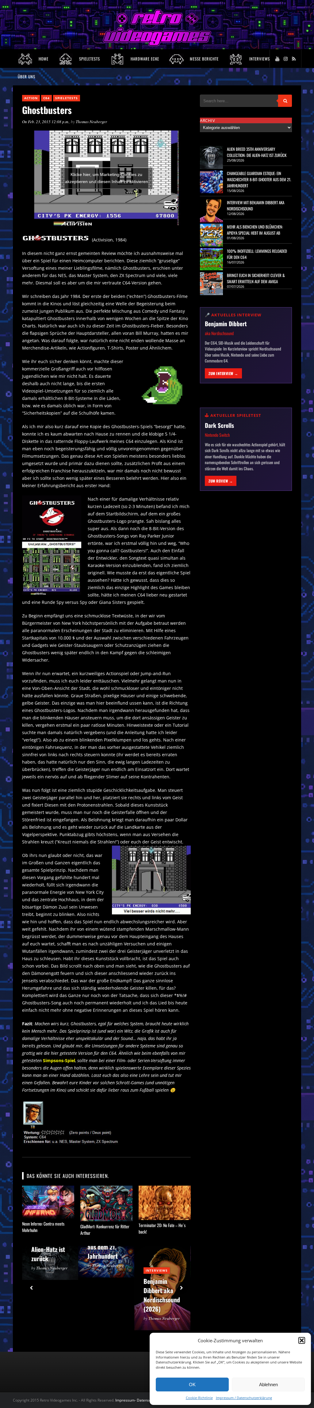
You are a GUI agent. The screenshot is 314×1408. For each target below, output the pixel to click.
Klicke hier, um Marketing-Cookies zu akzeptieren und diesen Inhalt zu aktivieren (106, 178)
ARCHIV (207, 120)
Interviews (157, 1270)
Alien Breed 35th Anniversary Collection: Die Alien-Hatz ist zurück (256, 152)
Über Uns (26, 76)
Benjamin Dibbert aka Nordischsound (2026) (162, 1295)
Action (31, 98)
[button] (302, 1340)
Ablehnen (268, 1384)
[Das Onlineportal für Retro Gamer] (157, 45)
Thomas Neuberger (91, 121)
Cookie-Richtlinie (199, 1397)
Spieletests (66, 98)
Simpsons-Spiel (59, 1060)
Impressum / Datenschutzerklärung (244, 1397)
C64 (46, 98)
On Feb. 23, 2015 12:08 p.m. (45, 121)
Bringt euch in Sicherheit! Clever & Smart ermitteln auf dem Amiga (256, 278)
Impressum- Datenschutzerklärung (145, 1400)
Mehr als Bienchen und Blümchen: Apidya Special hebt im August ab (255, 230)
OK (192, 1384)
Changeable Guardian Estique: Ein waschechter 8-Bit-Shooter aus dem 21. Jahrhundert (259, 179)
